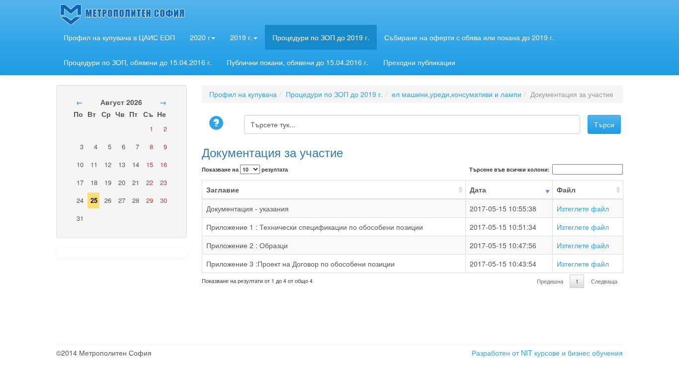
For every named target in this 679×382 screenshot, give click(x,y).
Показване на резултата (245, 169)
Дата (478, 189)
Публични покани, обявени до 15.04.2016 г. (297, 62)
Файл (566, 189)
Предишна (550, 281)
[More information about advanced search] (217, 123)
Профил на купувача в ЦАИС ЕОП (119, 37)
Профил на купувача (243, 94)
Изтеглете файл (583, 208)
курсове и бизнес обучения (578, 353)
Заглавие (222, 189)
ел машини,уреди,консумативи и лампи (456, 94)
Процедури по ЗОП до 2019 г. (320, 37)
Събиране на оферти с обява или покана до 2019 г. (469, 37)
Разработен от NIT (502, 353)
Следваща (604, 281)
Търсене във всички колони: (509, 169)
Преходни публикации (419, 62)
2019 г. (241, 37)
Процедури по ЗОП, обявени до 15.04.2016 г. (138, 62)
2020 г (200, 37)
